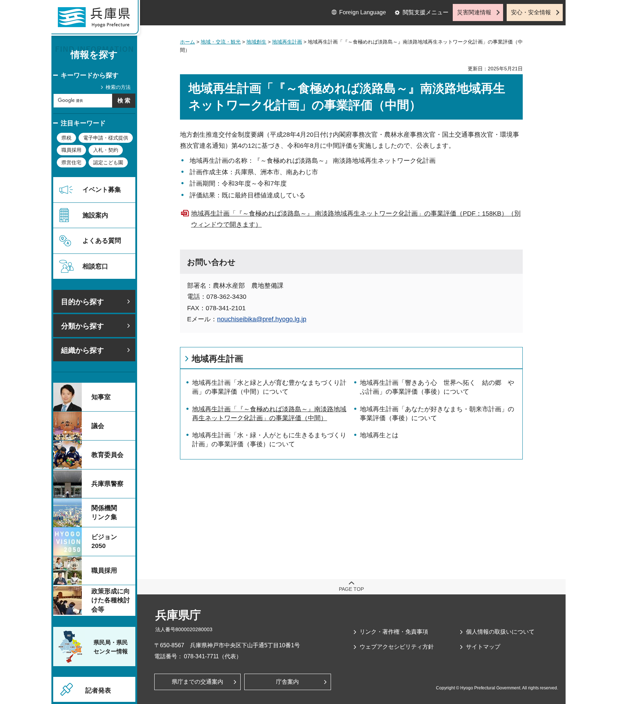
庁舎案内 (287, 682)
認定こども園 (108, 162)
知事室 (101, 397)
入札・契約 (105, 150)
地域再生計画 (287, 42)
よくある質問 (101, 240)
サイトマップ (483, 647)
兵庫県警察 (107, 483)
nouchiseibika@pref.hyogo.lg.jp (261, 319)
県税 (66, 138)
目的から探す (82, 302)
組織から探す (82, 350)
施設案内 (95, 215)
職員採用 (71, 150)
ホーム (187, 42)
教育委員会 (107, 454)
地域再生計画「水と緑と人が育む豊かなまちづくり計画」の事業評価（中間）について (269, 387)
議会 (97, 425)
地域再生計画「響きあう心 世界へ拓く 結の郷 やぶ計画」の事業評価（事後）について (437, 387)
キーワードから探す (90, 75)
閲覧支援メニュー (425, 12)
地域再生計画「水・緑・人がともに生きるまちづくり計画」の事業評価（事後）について (269, 440)
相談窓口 (95, 266)
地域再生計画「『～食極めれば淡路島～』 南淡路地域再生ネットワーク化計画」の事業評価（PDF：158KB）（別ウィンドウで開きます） (356, 219)
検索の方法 (118, 87)
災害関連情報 (474, 12)
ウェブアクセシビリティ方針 (397, 647)
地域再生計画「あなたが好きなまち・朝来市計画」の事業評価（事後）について (437, 414)
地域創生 (256, 42)
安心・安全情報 (531, 12)
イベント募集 (101, 189)
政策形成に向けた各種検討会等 (110, 600)
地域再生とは (379, 435)
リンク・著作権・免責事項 (394, 632)
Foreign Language (362, 12)
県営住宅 (71, 162)
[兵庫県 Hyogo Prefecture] (97, 19)
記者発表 (98, 690)
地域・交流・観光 (221, 42)
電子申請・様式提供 (105, 138)
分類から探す (82, 326)
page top (351, 589)
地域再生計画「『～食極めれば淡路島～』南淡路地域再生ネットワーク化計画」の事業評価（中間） (269, 414)
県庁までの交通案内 (197, 682)
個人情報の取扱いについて (500, 632)
